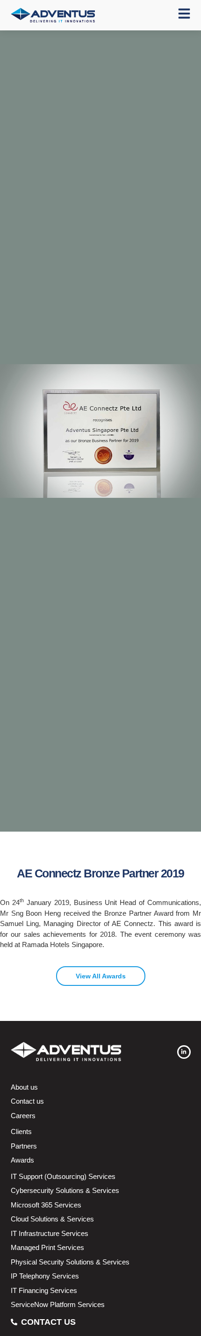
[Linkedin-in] (184, 1052)
